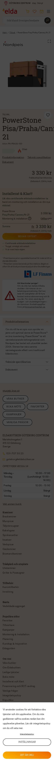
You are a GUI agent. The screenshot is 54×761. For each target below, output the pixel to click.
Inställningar (27, 742)
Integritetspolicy (27, 734)
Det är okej (27, 755)
